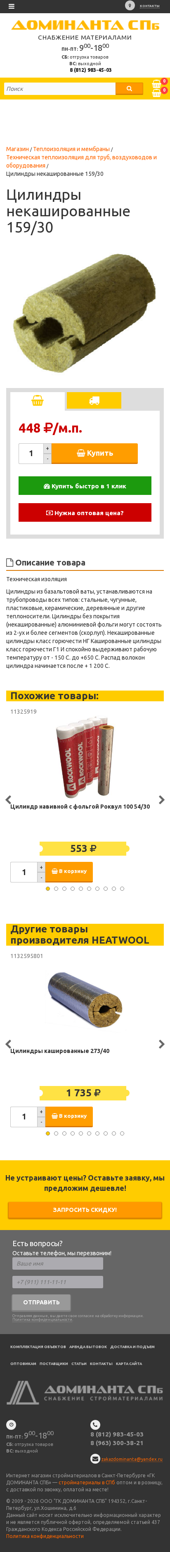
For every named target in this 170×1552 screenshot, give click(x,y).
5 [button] (81, 889)
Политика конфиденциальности (42, 1320)
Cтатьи (79, 1364)
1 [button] (48, 889)
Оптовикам (23, 1364)
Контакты (150, 6)
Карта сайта (129, 1364)
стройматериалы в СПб (87, 1482)
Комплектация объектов (38, 1347)
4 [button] (73, 889)
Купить (99, 453)
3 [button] (64, 889)
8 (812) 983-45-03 (91, 70)
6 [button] (89, 889)
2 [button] (56, 889)
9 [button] (114, 889)
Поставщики (54, 1364)
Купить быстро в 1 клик (88, 486)
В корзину (72, 871)
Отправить (41, 1302)
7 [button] (97, 889)
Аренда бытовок (88, 1347)
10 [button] (122, 889)
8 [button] (106, 889)
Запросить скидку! (85, 1210)
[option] (84, 313)
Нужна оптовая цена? (88, 512)
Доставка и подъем (132, 1347)
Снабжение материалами (85, 37)
